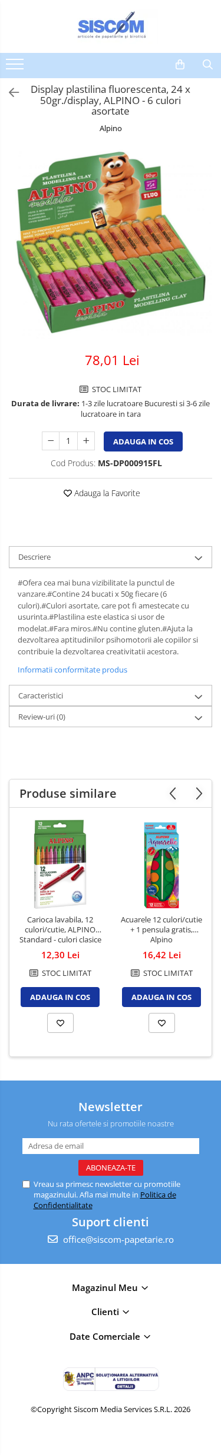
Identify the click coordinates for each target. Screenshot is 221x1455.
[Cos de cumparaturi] (180, 64)
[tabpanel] (110, 244)
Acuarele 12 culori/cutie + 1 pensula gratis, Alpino (161, 930)
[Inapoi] (9, 93)
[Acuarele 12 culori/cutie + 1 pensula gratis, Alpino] (161, 864)
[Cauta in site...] (207, 64)
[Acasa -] (111, 26)
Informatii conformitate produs (72, 669)
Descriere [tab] (34, 556)
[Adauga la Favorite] (60, 1023)
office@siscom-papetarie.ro (117, 1239)
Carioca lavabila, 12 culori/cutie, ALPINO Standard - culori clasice (60, 930)
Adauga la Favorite (106, 493)
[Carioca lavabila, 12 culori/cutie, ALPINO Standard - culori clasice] (60, 864)
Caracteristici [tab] (40, 695)
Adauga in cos (143, 441)
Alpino (111, 128)
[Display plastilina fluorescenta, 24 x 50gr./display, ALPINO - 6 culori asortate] (110, 244)
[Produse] (16, 67)
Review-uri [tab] (41, 716)
